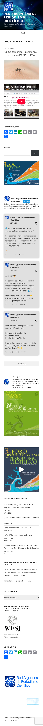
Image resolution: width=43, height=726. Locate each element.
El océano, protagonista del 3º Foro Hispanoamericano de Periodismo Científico (18, 507)
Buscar (7, 148)
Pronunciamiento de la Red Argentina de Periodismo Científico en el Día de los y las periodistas (21, 548)
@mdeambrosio (12, 336)
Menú (23, 33)
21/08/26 (13, 270)
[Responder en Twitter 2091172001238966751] (7, 254)
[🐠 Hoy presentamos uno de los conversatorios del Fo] (21, 413)
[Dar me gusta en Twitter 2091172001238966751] (15, 254)
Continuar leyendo (11, 127)
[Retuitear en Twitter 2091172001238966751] (11, 254)
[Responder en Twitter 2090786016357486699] (7, 352)
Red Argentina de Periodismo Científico (20, 17)
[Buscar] (35, 153)
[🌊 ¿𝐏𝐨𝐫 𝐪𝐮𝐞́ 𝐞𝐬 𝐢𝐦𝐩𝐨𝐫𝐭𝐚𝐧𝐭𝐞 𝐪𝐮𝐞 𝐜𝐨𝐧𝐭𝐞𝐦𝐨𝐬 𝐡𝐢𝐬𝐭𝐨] (21, 469)
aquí (14, 581)
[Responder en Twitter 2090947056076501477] (7, 304)
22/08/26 (13, 223)
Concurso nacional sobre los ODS (18, 528)
